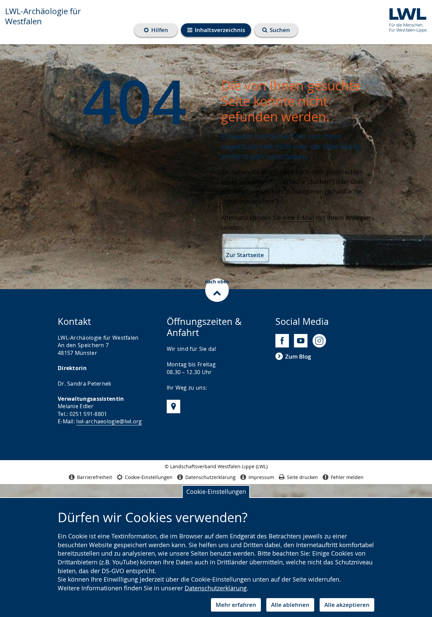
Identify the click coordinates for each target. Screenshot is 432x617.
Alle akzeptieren (347, 605)
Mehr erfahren (236, 605)
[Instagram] (319, 340)
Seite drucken (302, 477)
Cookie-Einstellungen (216, 491)
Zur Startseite (245, 255)
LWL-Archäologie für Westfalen (43, 16)
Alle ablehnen (290, 605)
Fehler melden (347, 477)
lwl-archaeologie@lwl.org (109, 421)
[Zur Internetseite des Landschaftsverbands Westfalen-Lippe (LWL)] (405, 19)
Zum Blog (298, 356)
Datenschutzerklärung (216, 588)
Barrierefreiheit (94, 477)
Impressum (261, 477)
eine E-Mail (298, 218)
